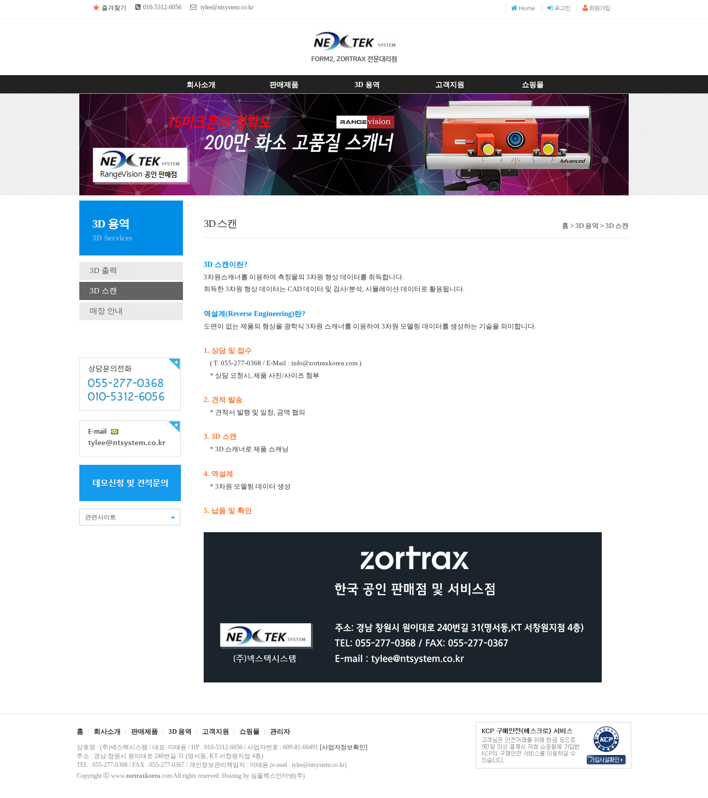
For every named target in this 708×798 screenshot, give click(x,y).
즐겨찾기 (114, 7)
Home (527, 8)
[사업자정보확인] (343, 747)
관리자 (280, 731)
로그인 (562, 8)
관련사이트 (100, 517)
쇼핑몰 (533, 84)
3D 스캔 (103, 291)
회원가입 (599, 8)
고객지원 (449, 84)
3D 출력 (103, 270)
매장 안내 (106, 311)
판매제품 (284, 84)
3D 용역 (367, 84)
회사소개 (201, 84)
